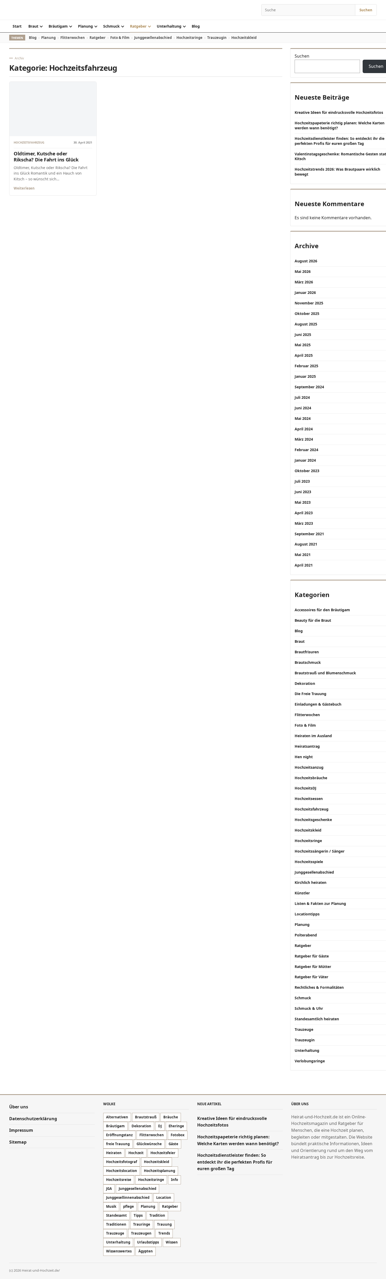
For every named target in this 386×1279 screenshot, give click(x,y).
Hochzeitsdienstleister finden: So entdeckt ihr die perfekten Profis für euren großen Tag (339, 141)
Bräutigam (58, 26)
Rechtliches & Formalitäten (319, 987)
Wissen (172, 1242)
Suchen (365, 10)
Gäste (173, 1144)
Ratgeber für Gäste (312, 956)
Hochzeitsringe (189, 37)
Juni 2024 (303, 407)
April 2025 (304, 355)
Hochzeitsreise (118, 1180)
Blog (196, 26)
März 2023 (304, 523)
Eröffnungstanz (119, 1135)
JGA (109, 1188)
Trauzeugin (217, 37)
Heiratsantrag (307, 746)
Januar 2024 (305, 460)
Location (163, 1197)
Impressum (21, 1130)
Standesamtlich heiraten (317, 1018)
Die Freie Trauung (310, 693)
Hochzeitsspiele (309, 861)
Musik (111, 1206)
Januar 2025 (305, 376)
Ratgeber (138, 26)
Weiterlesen (24, 188)
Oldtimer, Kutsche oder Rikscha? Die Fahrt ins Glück (46, 156)
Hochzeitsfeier (162, 1153)
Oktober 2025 (307, 313)
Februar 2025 (306, 365)
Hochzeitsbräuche (311, 777)
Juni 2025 (303, 334)
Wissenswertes (119, 1251)
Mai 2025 (303, 344)
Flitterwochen (72, 37)
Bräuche (170, 1117)
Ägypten (145, 1251)
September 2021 (309, 533)
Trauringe (141, 1224)
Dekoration (305, 683)
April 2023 (304, 512)
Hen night (304, 756)
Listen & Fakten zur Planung (320, 903)
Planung (85, 26)
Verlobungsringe (310, 1060)
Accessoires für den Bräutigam (322, 609)
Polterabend (306, 935)
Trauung (164, 1224)
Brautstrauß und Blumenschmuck (325, 672)
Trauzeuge (304, 1029)
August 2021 (306, 544)
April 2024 (304, 428)
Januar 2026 (305, 292)
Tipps (138, 1215)
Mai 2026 (303, 271)
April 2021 (304, 565)
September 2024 (309, 386)
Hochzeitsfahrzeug (29, 142)
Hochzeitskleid (244, 37)
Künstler (302, 892)
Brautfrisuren (307, 651)
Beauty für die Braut (313, 620)
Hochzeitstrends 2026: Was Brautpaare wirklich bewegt (337, 172)
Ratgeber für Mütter (313, 966)
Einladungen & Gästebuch (318, 704)
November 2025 (309, 302)
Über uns (18, 1107)
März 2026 (304, 281)
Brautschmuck (308, 662)
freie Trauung (118, 1144)
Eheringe (176, 1126)
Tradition (157, 1215)
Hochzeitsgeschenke (313, 819)
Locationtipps (307, 913)
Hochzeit (136, 1153)
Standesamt (116, 1215)
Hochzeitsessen (309, 798)
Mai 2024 (303, 418)
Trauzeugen (141, 1233)
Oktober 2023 (307, 470)
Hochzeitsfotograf (121, 1162)
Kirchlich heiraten (310, 882)
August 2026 (306, 260)
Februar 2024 (306, 449)
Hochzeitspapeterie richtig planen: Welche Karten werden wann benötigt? (339, 125)
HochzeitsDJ (305, 788)
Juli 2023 (302, 481)
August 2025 (306, 324)
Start (17, 26)
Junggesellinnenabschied (127, 1197)
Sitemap (18, 1142)
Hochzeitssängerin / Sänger (320, 851)
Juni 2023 (303, 491)
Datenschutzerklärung (33, 1119)
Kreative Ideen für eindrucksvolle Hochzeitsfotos (339, 112)
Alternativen (117, 1117)
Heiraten (114, 1153)
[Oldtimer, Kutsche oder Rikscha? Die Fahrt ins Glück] (52, 109)
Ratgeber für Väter (311, 976)
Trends (164, 1233)
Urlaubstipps (148, 1242)
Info (174, 1180)
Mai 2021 (303, 554)
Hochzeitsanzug (309, 767)
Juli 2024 (302, 397)
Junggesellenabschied (153, 37)
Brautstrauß (146, 1117)
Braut (33, 26)
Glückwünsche (149, 1144)
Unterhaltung (169, 26)
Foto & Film (119, 37)
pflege (128, 1206)
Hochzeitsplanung (159, 1171)
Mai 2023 (303, 502)
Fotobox (178, 1135)
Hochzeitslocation (121, 1171)
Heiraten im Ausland (313, 735)
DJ (160, 1126)
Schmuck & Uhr (309, 1008)
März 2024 (304, 439)
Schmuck (111, 26)
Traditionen (116, 1224)
